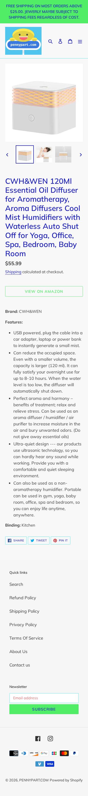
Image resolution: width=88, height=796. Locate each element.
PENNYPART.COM (34, 780)
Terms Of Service (26, 638)
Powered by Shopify (66, 780)
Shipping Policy (24, 611)
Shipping (13, 271)
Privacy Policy (23, 624)
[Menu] (80, 40)
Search (16, 584)
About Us (18, 651)
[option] (24, 154)
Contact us (19, 665)
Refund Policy (22, 597)
